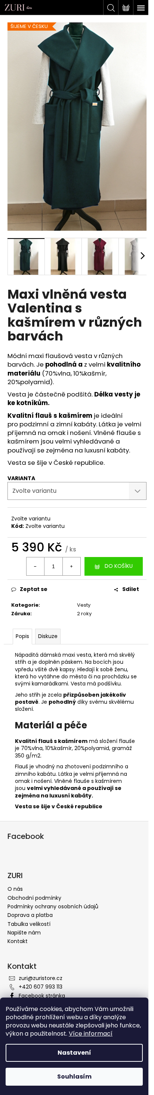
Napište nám (24, 932)
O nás (15, 889)
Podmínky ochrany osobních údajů (52, 906)
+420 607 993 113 (40, 986)
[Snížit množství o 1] (35, 566)
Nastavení (74, 1052)
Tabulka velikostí (28, 924)
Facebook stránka (42, 995)
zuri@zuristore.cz (40, 978)
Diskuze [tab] (48, 636)
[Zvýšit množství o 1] (71, 566)
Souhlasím (74, 1076)
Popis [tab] (22, 636)
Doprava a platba (30, 915)
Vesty (83, 605)
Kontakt (17, 941)
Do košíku (119, 566)
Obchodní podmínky (34, 898)
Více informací (91, 1033)
